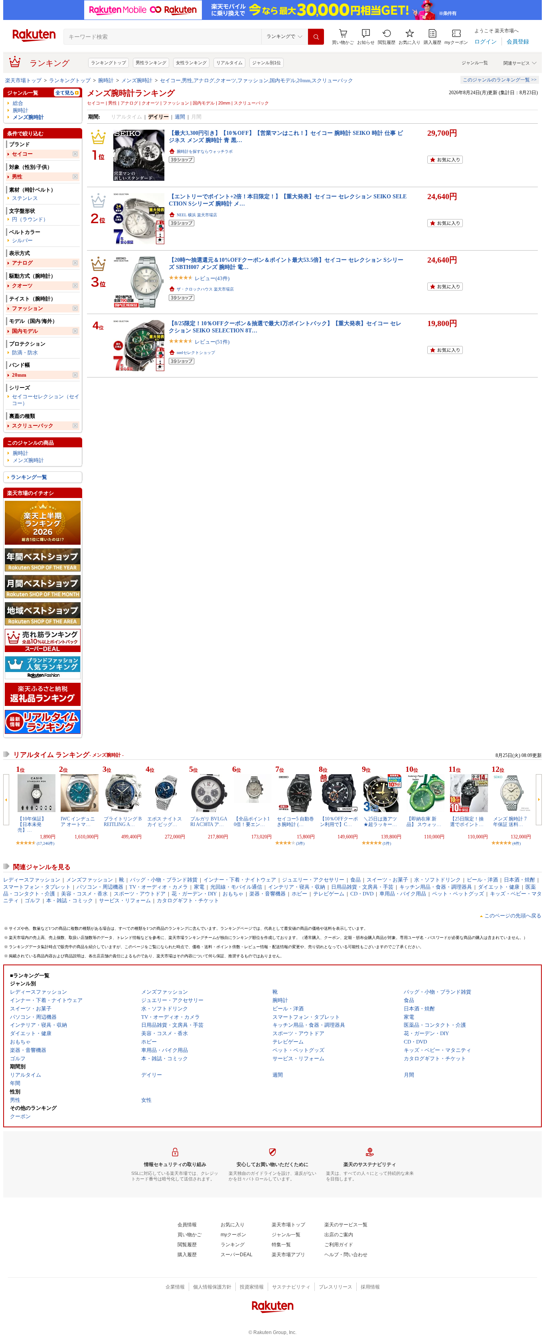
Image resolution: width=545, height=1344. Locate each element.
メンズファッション (89, 880)
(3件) (300, 843)
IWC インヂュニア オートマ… (78, 821)
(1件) (387, 843)
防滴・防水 (25, 353)
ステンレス (25, 198)
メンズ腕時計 (136, 80)
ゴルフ (32, 900)
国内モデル (25, 331)
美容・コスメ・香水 (84, 894)
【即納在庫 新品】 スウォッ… (424, 821)
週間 (180, 117)
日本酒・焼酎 (519, 880)
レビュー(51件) (212, 342)
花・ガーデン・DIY (194, 894)
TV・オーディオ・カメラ (158, 887)
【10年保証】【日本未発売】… (32, 824)
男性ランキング (151, 62)
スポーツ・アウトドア (140, 894)
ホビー (299, 894)
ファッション (27, 308)
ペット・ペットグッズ (458, 894)
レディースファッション (31, 880)
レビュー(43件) (212, 278)
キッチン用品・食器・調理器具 (435, 887)
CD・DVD (361, 894)
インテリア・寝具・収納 (296, 887)
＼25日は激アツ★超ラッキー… (380, 821)
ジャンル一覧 (475, 62)
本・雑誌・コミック (69, 900)
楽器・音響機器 (267, 894)
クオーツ (22, 286)
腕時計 (106, 80)
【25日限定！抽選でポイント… (467, 821)
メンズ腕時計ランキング (131, 93)
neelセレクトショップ (196, 352)
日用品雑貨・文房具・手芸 (362, 887)
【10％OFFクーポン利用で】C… (339, 821)
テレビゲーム (328, 894)
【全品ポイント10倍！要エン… (252, 821)
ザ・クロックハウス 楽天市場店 (205, 289)
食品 (355, 880)
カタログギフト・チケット (188, 900)
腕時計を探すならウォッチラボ (205, 151)
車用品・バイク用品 (402, 894)
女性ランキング (191, 62)
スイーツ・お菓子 (387, 880)
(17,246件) (45, 843)
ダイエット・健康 (498, 887)
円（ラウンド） (30, 219)
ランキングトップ (108, 62)
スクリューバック (32, 426)
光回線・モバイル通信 (236, 887)
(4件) (516, 843)
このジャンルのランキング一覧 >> (500, 80)
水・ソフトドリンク (437, 880)
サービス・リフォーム (125, 900)
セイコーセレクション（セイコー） (45, 399)
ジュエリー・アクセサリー (313, 880)
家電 (199, 887)
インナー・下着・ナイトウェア (239, 880)
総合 (18, 103)
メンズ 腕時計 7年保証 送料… (510, 821)
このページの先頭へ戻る (512, 916)
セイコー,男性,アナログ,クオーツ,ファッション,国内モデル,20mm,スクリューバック (256, 80)
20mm (19, 375)
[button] (366, 37)
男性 (17, 177)
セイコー (22, 154)
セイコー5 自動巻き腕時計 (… (295, 821)
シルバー (22, 240)
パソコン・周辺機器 (100, 887)
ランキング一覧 (29, 477)
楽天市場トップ (23, 80)
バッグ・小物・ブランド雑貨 (163, 880)
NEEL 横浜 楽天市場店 (197, 215)
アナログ (22, 263)
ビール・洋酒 (482, 880)
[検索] (316, 37)
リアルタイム (229, 62)
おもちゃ (233, 894)
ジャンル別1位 (266, 62)
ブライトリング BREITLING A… (123, 821)
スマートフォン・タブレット (37, 887)
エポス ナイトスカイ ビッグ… (164, 821)
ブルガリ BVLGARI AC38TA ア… (208, 821)
